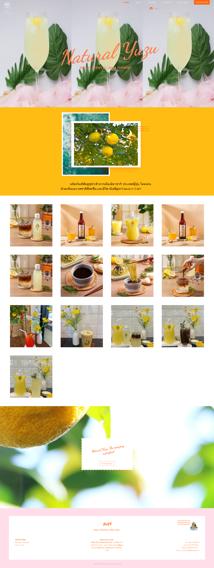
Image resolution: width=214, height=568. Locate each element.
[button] (202, 2)
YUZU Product (7, 12)
